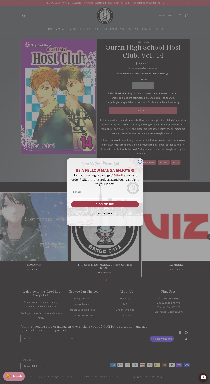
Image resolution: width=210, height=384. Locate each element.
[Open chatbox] (203, 377)
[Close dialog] (140, 161)
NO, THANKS (105, 214)
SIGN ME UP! (105, 204)
